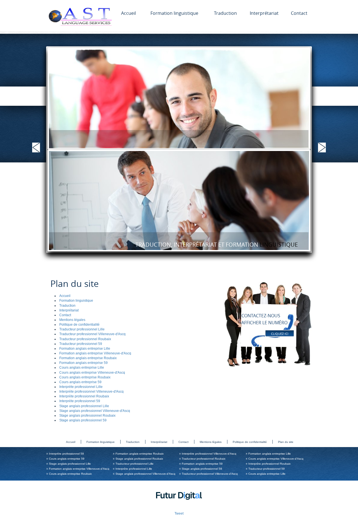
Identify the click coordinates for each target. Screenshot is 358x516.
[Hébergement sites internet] (179, 506)
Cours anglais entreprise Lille (81, 367)
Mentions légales (72, 320)
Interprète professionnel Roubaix (84, 396)
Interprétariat (264, 13)
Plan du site (285, 441)
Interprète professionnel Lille (81, 387)
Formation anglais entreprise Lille (84, 349)
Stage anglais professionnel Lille (84, 406)
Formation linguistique (174, 13)
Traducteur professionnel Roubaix (85, 339)
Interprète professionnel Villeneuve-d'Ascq (91, 391)
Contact (299, 13)
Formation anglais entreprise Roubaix (88, 358)
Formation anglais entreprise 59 (83, 363)
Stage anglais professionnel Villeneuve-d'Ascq (94, 411)
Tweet (179, 513)
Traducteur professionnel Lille (82, 329)
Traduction (225, 13)
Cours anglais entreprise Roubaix (84, 377)
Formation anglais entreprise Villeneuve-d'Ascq (95, 353)
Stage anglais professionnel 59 (83, 420)
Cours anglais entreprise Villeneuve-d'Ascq (92, 373)
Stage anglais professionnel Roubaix (87, 415)
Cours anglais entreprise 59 (80, 382)
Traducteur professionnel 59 (80, 344)
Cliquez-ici (279, 334)
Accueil (128, 13)
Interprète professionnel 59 (79, 401)
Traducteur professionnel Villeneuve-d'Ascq (92, 334)
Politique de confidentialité (79, 325)
